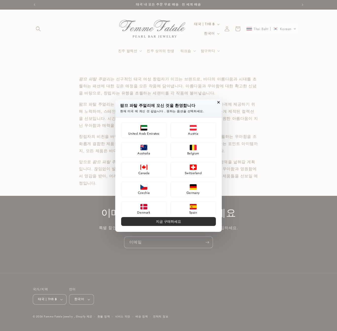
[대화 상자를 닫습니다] (218, 102)
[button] (144, 130)
